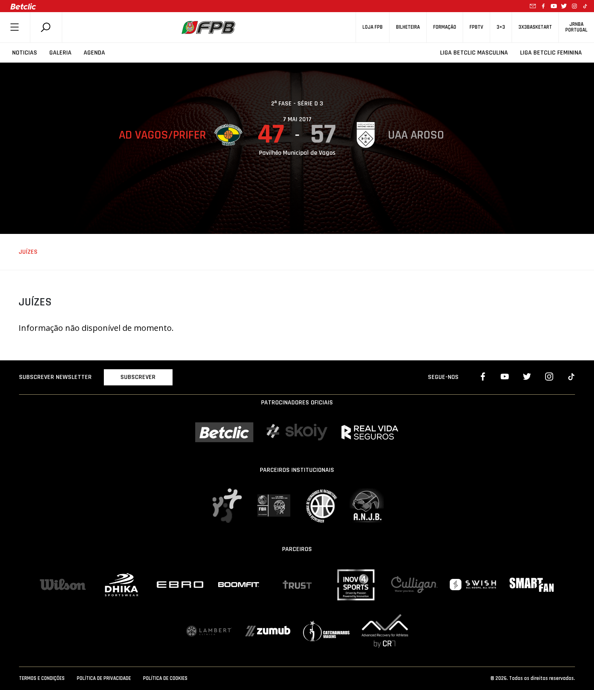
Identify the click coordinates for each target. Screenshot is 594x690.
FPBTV (476, 27)
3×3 (501, 27)
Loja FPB (372, 27)
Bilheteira (408, 27)
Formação (444, 27)
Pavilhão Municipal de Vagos (297, 153)
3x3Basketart (535, 27)
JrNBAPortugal (576, 27)
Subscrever (138, 377)
